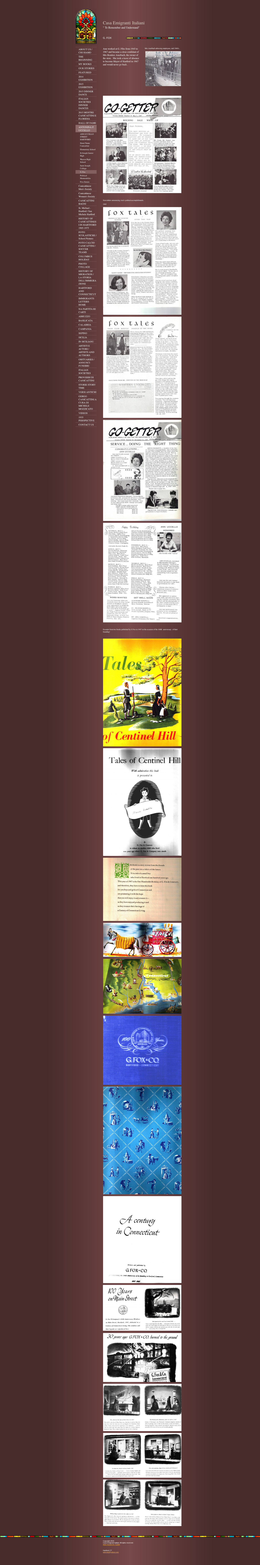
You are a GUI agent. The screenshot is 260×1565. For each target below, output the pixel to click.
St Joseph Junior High (86, 154)
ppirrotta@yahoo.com (111, 1552)
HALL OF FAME (87, 122)
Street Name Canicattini (85, 144)
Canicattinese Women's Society (87, 195)
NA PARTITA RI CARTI (87, 310)
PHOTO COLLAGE (84, 265)
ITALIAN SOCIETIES (85, 371)
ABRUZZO (84, 316)
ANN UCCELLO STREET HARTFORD (87, 137)
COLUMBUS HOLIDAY (85, 258)
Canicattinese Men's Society (85, 187)
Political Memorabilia (85, 177)
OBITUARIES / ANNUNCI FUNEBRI (86, 362)
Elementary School (88, 149)
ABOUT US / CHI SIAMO (85, 51)
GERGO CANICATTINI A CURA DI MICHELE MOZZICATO (88, 402)
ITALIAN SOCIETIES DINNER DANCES (85, 103)
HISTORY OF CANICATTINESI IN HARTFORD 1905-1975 (87, 223)
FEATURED (85, 72)
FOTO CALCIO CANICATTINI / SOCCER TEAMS (87, 247)
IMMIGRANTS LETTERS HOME (86, 301)
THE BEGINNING (85, 58)
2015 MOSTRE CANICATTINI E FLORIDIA (87, 115)
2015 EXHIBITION (86, 85)
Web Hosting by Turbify (111, 1544)
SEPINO (83, 333)
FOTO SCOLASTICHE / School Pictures (87, 235)
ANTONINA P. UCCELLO (86, 128)
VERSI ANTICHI (87, 392)
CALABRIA (85, 324)
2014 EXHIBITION (86, 78)
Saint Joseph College (85, 167)
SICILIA (83, 337)
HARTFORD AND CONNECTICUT (87, 291)
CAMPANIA (85, 328)
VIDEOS (83, 413)
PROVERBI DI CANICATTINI (86, 379)
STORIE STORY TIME (87, 386)
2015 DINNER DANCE (86, 93)
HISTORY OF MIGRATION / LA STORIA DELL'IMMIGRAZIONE (87, 277)
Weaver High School (85, 160)
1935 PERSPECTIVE (86, 419)
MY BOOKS (85, 64)
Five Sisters (84, 181)
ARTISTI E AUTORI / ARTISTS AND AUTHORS (86, 350)
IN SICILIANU (86, 341)
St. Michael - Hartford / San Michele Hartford (87, 211)
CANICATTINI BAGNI (86, 202)
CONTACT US (86, 424)
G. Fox (82, 172)
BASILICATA (86, 320)
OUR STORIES (86, 68)
